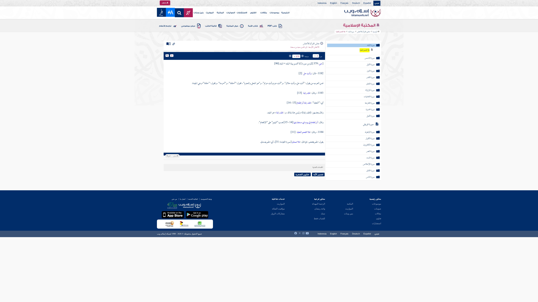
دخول (164, 3)
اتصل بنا (182, 199)
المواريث (210, 13)
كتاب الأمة (253, 26)
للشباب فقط (319, 218)
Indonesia (322, 3)
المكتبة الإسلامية (359, 25)
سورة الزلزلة (370, 90)
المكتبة (220, 13)
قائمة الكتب (211, 26)
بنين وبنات (199, 13)
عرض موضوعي (188, 26)
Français (344, 3)
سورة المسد (370, 158)
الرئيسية (285, 13)
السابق (175, 156)
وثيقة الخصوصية (206, 199)
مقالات (263, 13)
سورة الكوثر (370, 138)
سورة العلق (370, 84)
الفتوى (253, 13)
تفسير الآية (318, 174)
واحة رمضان (319, 209)
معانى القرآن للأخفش (363, 32)
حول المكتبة (232, 26)
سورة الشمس (370, 58)
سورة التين (371, 71)
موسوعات (274, 13)
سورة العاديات (369, 97)
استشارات (376, 223)
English (333, 3)
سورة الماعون (370, 132)
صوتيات (377, 209)
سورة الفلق (370, 171)
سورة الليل (371, 64)
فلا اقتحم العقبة (364, 50)
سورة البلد (351, 32)
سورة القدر (370, 77)
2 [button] (317, 56)
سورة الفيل (371, 116)
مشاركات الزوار (278, 214)
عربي (376, 3)
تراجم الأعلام (165, 26)
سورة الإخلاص (369, 164)
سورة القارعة (370, 103)
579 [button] (297, 56)
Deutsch (356, 3)
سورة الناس (370, 177)
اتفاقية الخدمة (193, 199)
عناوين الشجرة (302, 174)
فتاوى (378, 218)
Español (367, 3)
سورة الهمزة (370, 109)
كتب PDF (272, 26)
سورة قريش (368, 124)
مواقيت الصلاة (278, 209)
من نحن (174, 199)
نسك (323, 214)
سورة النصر (370, 151)
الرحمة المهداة (318, 204)
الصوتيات (230, 13)
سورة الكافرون (369, 145)
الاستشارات (242, 13)
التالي (169, 156)
